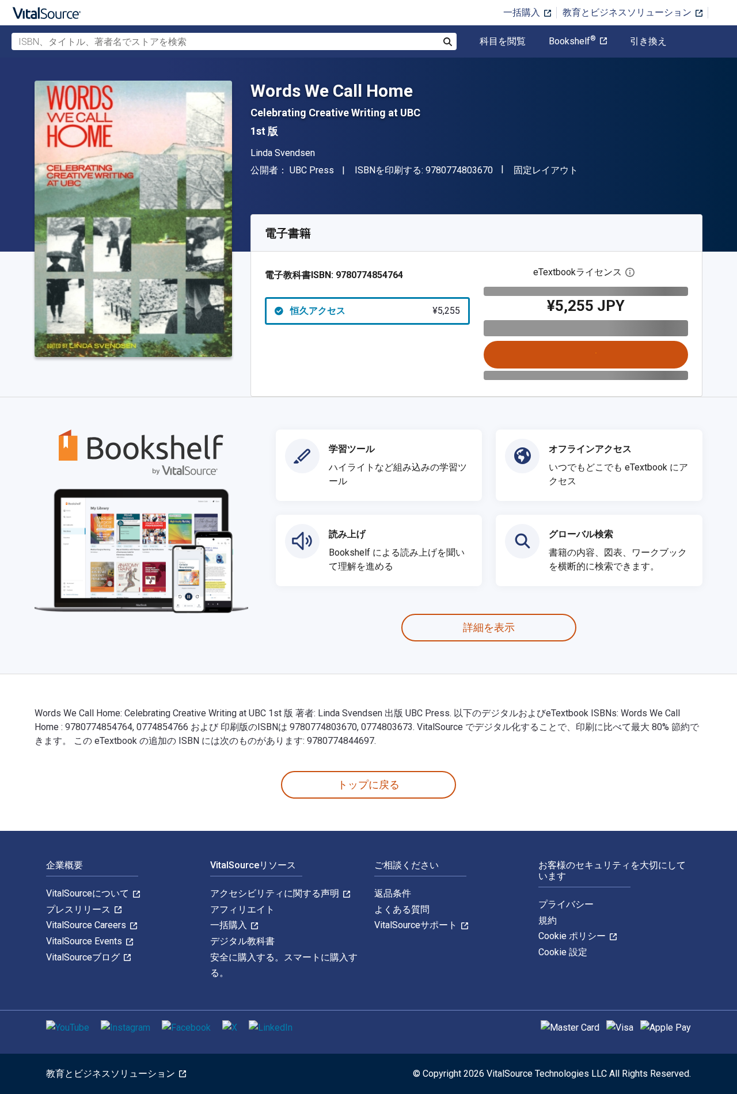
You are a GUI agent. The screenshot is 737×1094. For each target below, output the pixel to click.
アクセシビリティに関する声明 (275, 893)
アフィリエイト (242, 909)
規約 (547, 920)
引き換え (648, 41)
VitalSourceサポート (416, 925)
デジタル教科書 (242, 941)
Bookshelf (572, 41)
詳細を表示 (489, 627)
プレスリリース (79, 909)
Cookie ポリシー (573, 935)
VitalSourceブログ (84, 957)
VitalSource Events (85, 941)
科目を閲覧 (503, 41)
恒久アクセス (375, 310)
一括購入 (522, 12)
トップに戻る (368, 784)
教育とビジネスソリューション (628, 12)
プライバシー (566, 904)
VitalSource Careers (87, 925)
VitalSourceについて (88, 893)
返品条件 (392, 893)
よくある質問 (402, 909)
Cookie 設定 (562, 952)
